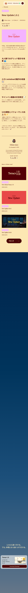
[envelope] (9, 26)
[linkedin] (5, 26)
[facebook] (7, 26)
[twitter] (3, 26)
